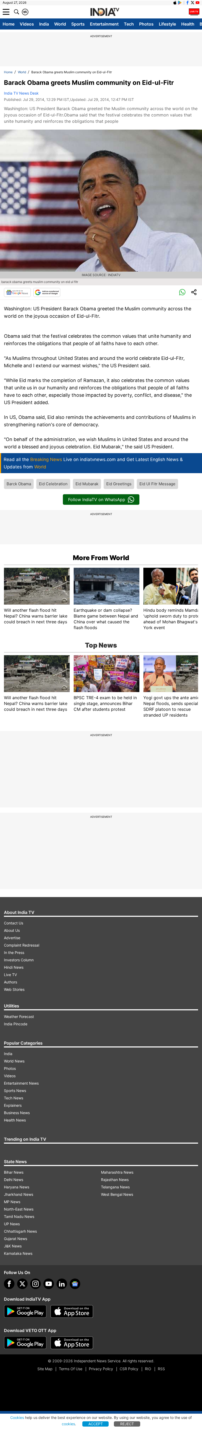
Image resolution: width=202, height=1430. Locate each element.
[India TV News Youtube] (197, 2)
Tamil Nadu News (19, 1216)
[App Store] (71, 1311)
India (44, 24)
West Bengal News (117, 1194)
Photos (146, 24)
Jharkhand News (18, 1194)
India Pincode (15, 1024)
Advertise (12, 938)
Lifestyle (167, 24)
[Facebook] (9, 1284)
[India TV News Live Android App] (25, 1311)
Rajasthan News (115, 1179)
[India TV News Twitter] (192, 2)
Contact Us (13, 923)
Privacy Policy (101, 1369)
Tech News (13, 1098)
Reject (127, 1424)
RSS (161, 1369)
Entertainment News (21, 1083)
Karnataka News (18, 1253)
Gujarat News (15, 1238)
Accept (95, 1424)
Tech (129, 24)
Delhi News (13, 1179)
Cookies (17, 1417)
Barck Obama (19, 483)
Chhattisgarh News (20, 1231)
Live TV (10, 974)
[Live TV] (194, 11)
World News (14, 1061)
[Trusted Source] (46, 292)
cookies (68, 1424)
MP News (12, 1201)
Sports (78, 24)
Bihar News (13, 1172)
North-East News (18, 1209)
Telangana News (115, 1187)
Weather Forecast (19, 1016)
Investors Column (19, 960)
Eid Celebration (53, 483)
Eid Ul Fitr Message (157, 483)
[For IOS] (71, 1342)
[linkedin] (62, 1284)
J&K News (13, 1246)
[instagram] (35, 1284)
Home (8, 24)
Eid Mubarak (86, 483)
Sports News (15, 1090)
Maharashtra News (117, 1172)
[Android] (180, 2)
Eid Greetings (119, 483)
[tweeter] (22, 1284)
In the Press (14, 952)
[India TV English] (104, 12)
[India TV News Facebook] (187, 2)
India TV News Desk (21, 93)
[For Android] (25, 1342)
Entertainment (104, 24)
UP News (12, 1224)
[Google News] (17, 292)
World (60, 24)
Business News (17, 1112)
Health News (15, 1120)
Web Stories (14, 989)
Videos (27, 24)
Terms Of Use (70, 1369)
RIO (148, 1369)
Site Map (44, 1369)
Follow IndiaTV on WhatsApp (96, 499)
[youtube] (48, 1284)
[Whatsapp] (182, 292)
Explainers (13, 1105)
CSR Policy (129, 1369)
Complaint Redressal (21, 945)
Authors (10, 982)
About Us (12, 930)
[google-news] (75, 1284)
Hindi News (13, 967)
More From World (101, 558)
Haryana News (16, 1187)
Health (187, 24)
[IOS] (175, 2)
